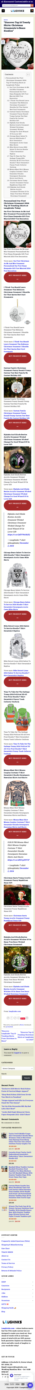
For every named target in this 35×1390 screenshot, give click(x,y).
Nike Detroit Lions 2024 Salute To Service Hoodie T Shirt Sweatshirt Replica (19, 150)
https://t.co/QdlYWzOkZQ (18, 534)
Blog (3, 1312)
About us (4, 1256)
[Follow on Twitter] (5, 1377)
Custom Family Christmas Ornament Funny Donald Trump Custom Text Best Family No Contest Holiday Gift (19, 116)
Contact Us (5, 1260)
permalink (9, 1026)
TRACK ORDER (7, 1252)
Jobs (3, 1293)
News (6, 20)
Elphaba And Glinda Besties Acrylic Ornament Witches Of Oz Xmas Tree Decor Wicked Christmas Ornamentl (19, 191)
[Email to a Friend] (18, 1018)
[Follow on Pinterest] (8, 1377)
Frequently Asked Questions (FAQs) (15, 1241)
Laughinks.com (7, 1328)
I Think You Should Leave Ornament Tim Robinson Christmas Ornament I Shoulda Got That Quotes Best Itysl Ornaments (19, 105)
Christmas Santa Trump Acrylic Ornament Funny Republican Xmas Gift (19, 183)
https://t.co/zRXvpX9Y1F (18, 860)
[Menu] (3, 10)
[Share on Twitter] (15, 1018)
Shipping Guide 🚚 (8, 1308)
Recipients (5, 1289)
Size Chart (5, 1248)
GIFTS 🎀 (5, 1304)
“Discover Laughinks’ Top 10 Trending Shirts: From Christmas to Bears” (9, 1036)
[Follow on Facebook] (3, 1377)
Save (23, 1018)
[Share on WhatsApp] (8, 1018)
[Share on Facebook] (11, 1018)
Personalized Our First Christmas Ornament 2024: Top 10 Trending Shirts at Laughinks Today (16, 81)
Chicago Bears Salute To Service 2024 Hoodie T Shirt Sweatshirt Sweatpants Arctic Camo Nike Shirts (19, 140)
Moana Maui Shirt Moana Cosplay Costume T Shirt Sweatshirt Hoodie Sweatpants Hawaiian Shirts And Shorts (19, 173)
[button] (27, 75)
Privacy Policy (7, 1267)
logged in (17, 1053)
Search (4, 1074)
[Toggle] (33, 1282)
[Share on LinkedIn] (26, 1018)
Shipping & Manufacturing (12, 1245)
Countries (5, 1286)
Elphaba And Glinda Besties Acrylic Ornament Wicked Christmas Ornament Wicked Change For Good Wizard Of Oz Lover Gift (19, 128)
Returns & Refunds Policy (11, 1271)
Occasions (5, 1300)
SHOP (3, 1282)
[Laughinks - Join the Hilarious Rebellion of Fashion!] (17, 10)
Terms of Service (8, 1263)
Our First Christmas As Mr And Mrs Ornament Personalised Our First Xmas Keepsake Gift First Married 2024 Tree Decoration (19, 92)
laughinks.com (15, 1011)
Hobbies (4, 1297)
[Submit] (32, 5)
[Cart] (32, 10)
